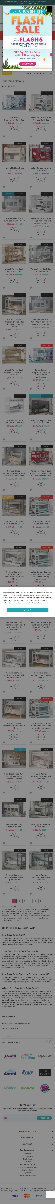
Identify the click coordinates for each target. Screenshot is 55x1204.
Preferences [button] (34, 603)
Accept (27, 610)
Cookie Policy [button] (28, 600)
